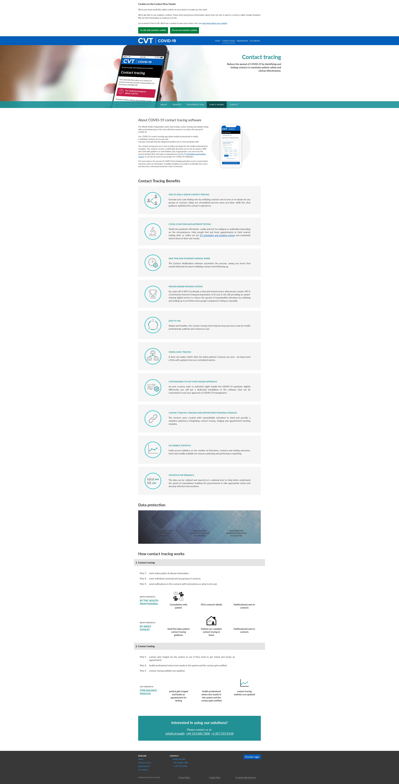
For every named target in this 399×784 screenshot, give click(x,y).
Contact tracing (228, 40)
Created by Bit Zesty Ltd (245, 777)
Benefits (177, 104)
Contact (233, 104)
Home (217, 40)
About (164, 104)
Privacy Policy (184, 777)
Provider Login (252, 756)
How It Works (216, 104)
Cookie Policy (214, 777)
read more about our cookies (214, 23)
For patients (255, 40)
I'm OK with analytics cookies (153, 30)
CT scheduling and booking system (217, 235)
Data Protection (195, 104)
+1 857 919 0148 (222, 733)
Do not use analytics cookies (184, 30)
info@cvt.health (175, 733)
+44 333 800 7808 (198, 733)
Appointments (242, 40)
